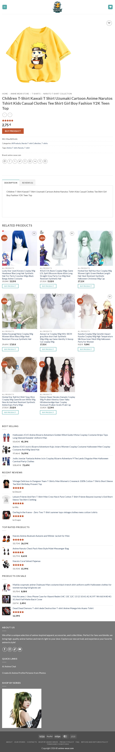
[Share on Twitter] (20, 161)
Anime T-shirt (12, 148)
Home (5, 94)
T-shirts (36, 94)
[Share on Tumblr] (40, 161)
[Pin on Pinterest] (30, 161)
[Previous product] (10, 115)
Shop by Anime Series (48, 742)
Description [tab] (10, 183)
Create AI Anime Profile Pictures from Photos (24, 672)
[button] (4, 7)
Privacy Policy (67, 742)
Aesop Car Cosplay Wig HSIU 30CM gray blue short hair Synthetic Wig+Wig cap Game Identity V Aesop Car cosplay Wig (56, 338)
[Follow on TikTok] (14, 649)
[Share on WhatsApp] (4, 161)
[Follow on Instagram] (9, 649)
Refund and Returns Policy (94, 742)
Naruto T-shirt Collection (57, 94)
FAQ (77, 742)
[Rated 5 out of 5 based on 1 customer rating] (57, 120)
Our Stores (19, 742)
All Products (16, 143)
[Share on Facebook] (9, 161)
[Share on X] (14, 161)
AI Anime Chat (9, 666)
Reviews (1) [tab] (27, 183)
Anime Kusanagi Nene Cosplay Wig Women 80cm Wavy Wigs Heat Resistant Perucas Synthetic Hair (17, 336)
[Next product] (4, 115)
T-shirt (27, 148)
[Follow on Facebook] (4, 649)
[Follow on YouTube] (20, 649)
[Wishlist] (110, 7)
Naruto (21, 148)
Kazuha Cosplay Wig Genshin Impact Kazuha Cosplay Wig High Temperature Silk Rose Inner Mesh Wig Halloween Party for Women (95, 338)
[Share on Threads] (25, 161)
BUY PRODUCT (13, 131)
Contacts (32, 742)
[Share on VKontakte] (35, 161)
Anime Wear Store (20, 94)
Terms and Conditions (58, 744)
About (9, 742)
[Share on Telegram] (45, 161)
